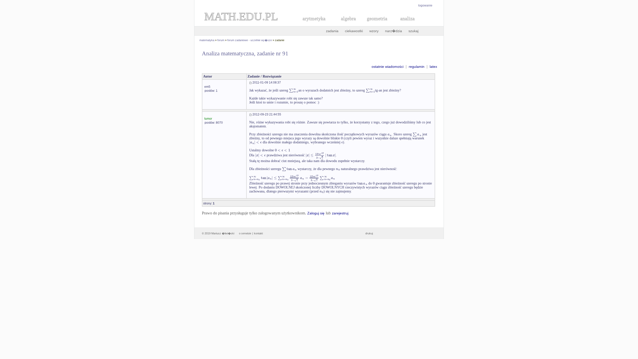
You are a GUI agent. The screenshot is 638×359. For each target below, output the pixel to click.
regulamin (416, 67)
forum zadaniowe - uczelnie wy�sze (249, 40)
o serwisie (245, 233)
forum (220, 40)
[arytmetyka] (313, 24)
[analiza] (408, 24)
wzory (374, 31)
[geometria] (375, 24)
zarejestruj (340, 213)
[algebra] (345, 24)
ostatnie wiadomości (387, 67)
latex (433, 67)
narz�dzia (393, 31)
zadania (332, 31)
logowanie (425, 5)
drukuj (369, 233)
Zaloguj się (315, 213)
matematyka (206, 40)
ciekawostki (354, 31)
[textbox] (293, 90)
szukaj (413, 31)
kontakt (258, 233)
